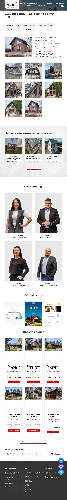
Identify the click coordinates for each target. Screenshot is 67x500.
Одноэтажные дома (13, 29)
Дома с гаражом (29, 25)
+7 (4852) (63, 4)
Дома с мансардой (45, 25)
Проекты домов (28, 473)
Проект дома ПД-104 (33, 367)
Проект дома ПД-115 (53, 415)
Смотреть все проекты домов (33, 442)
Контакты (57, 3)
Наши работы (27, 484)
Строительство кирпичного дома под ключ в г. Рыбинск (13, 159)
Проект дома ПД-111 (14, 415)
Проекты (22, 3)
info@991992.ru (39, 476)
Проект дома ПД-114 (33, 415)
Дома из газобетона (28, 480)
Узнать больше (14, 382)
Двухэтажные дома (13, 25)
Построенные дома (32, 4)
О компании (41, 4)
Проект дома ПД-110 (53, 367)
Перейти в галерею (33, 169)
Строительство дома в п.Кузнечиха (33, 157)
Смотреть (15, 161)
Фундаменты (28, 29)
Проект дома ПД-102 (14, 367)
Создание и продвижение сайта (12, 484)
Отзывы (49, 3)
